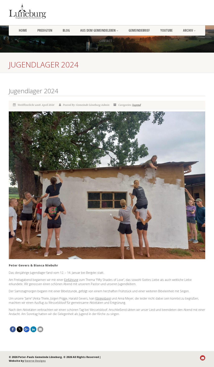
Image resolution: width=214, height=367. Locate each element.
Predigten (44, 30)
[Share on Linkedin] (33, 329)
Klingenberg (103, 298)
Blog (66, 30)
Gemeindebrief (139, 30)
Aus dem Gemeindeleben (98, 30)
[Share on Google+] (26, 329)
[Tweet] (20, 329)
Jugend (136, 105)
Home (23, 30)
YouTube (166, 30)
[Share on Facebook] (13, 329)
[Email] (40, 329)
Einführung (71, 280)
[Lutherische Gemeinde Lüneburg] (39, 11)
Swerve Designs (35, 361)
